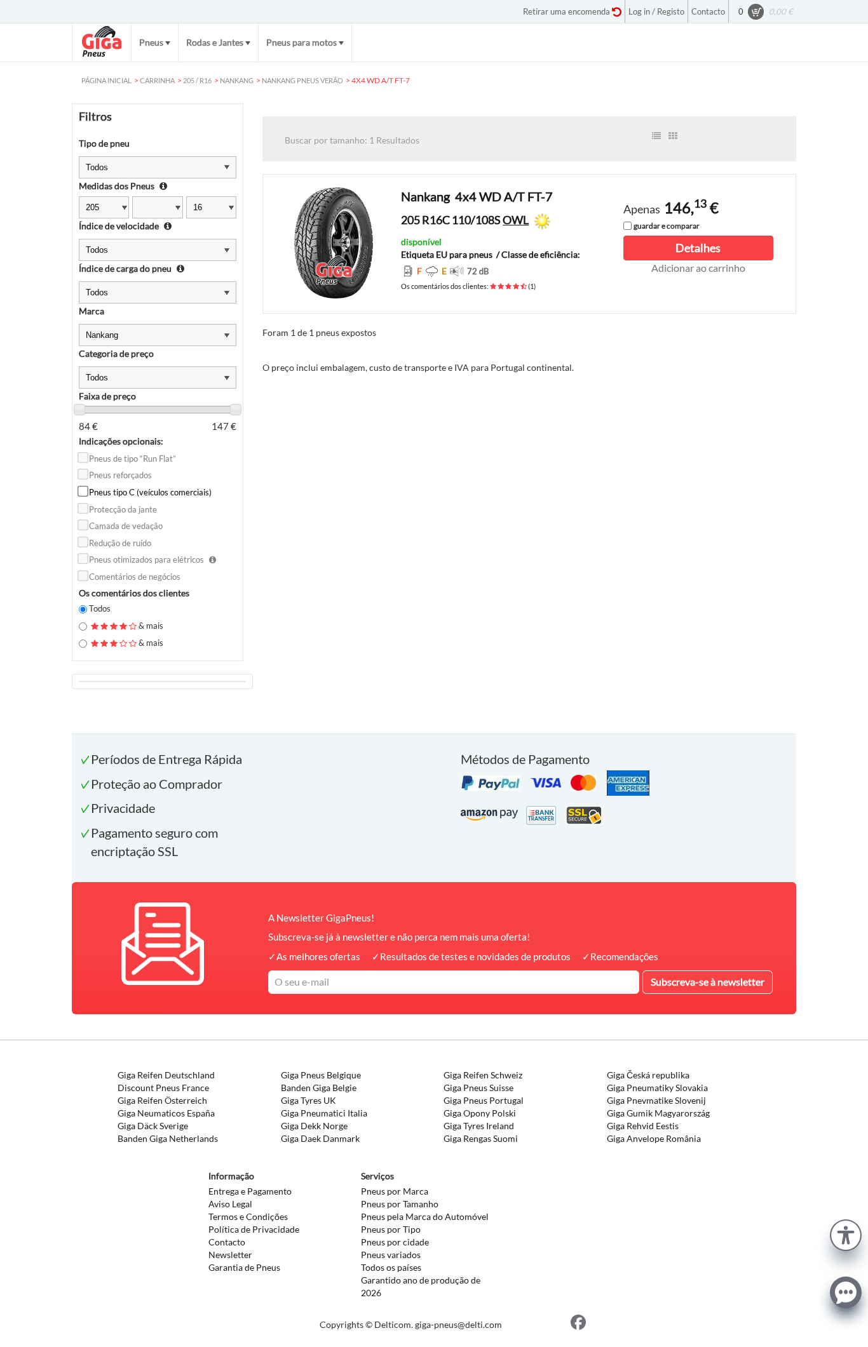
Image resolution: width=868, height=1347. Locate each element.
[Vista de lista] (656, 136)
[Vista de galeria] (673, 136)
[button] (846, 1233)
